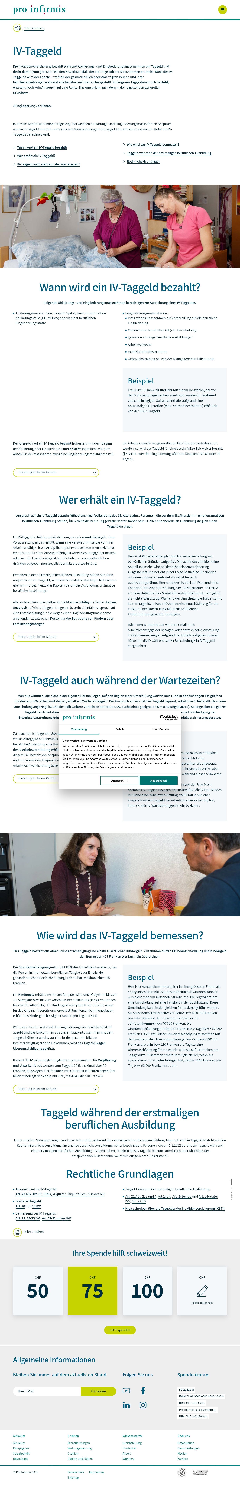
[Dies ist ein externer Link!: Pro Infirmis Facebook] (144, 1391)
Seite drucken (33, 1231)
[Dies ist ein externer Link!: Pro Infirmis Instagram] (144, 1405)
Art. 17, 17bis (41, 1194)
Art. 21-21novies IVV (56, 1218)
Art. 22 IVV (139, 1201)
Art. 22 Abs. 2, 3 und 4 (140, 1196)
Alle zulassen (158, 780)
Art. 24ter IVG (182, 1196)
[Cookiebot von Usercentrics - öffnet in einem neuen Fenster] (162, 717)
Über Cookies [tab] (161, 729)
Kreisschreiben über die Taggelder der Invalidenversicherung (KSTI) (175, 1208)
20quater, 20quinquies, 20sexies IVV (78, 1194)
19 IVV (36, 1206)
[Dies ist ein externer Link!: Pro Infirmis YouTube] (128, 1391)
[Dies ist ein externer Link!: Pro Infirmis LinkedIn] (128, 1405)
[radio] (38, 1291)
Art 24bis (164, 1196)
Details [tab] (120, 729)
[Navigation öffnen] (222, 9)
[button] (120, 28)
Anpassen (117, 780)
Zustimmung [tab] (79, 729)
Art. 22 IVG (23, 1194)
